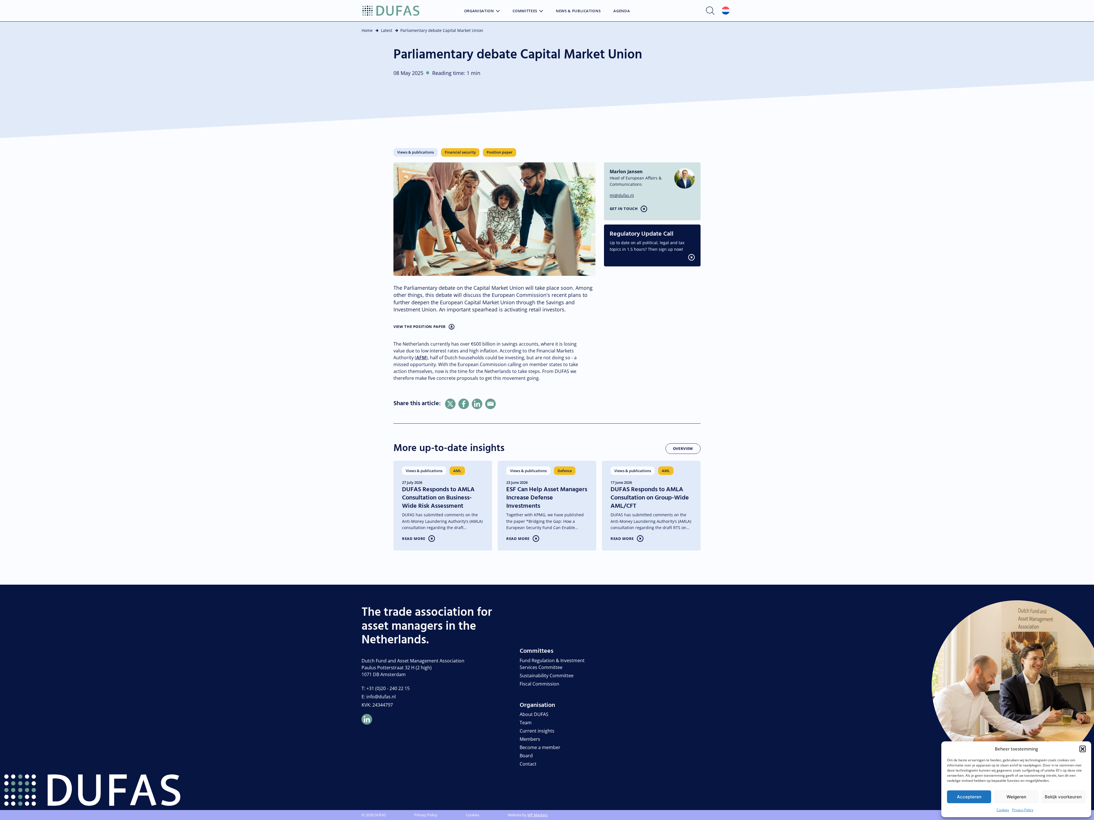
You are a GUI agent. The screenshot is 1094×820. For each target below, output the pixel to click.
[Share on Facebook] (463, 404)
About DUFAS (534, 714)
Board (526, 755)
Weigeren (1016, 796)
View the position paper (419, 326)
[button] (1082, 749)
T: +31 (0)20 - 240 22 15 (386, 688)
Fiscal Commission (539, 684)
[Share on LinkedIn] (477, 404)
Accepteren (969, 796)
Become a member (540, 747)
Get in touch (624, 208)
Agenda (621, 11)
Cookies (1003, 809)
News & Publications (578, 11)
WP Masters (537, 814)
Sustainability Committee (546, 675)
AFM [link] (421, 357)
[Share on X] (450, 404)
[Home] (391, 11)
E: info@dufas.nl (379, 696)
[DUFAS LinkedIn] (367, 719)
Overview (683, 448)
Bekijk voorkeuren (1063, 796)
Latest (386, 30)
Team (526, 722)
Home (367, 30)
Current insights (537, 731)
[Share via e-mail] (490, 404)
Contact (528, 764)
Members (530, 739)
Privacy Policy (1022, 809)
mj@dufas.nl (622, 195)
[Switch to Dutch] (725, 10)
